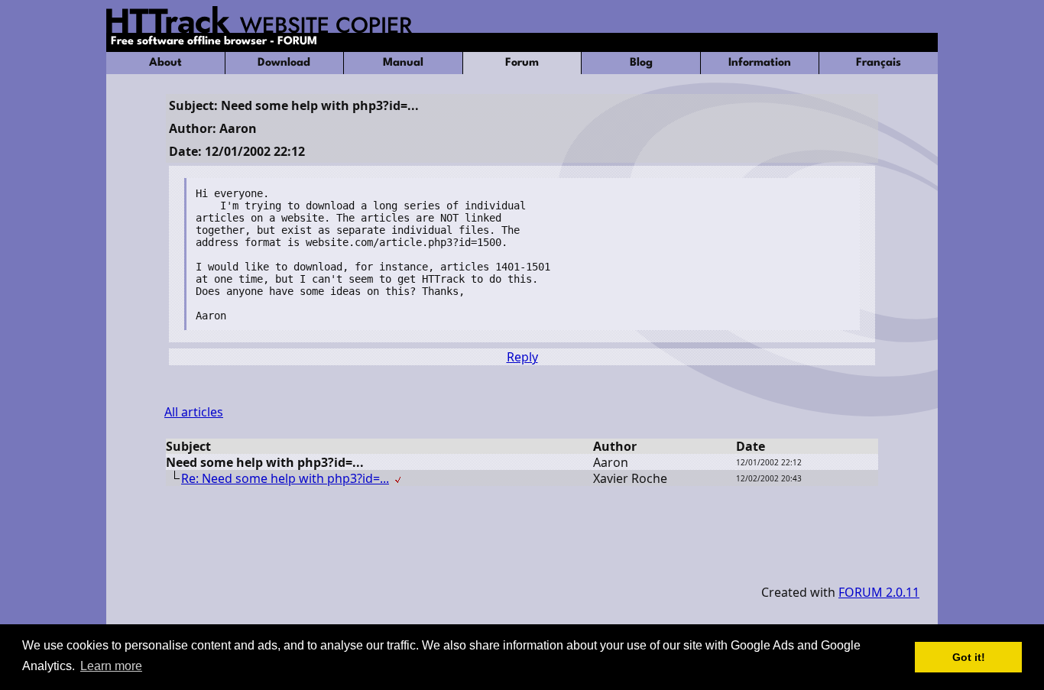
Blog (641, 63)
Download (284, 63)
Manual (403, 63)
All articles (193, 411)
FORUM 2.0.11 (878, 592)
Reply (522, 356)
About (165, 63)
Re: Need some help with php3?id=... (285, 478)
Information (759, 63)
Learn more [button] (111, 665)
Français (878, 63)
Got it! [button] (968, 657)
